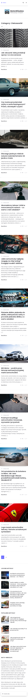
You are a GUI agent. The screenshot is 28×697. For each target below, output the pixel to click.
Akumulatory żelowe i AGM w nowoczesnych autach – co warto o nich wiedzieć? (13, 207)
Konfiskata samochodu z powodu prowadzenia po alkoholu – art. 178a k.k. (17, 575)
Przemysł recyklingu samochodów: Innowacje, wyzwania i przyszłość (11, 420)
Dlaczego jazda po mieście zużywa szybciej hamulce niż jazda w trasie (13, 156)
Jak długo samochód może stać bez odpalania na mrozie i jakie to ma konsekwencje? (18, 649)
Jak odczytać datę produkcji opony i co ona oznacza (13, 54)
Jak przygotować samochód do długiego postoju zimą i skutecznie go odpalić (18, 620)
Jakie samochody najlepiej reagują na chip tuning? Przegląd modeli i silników (12, 261)
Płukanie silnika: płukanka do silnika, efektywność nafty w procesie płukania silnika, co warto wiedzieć (13, 315)
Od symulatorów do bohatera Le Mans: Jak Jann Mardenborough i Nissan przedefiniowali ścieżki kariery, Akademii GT (13, 475)
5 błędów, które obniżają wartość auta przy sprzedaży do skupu (17, 604)
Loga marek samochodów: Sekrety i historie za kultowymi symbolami (13, 529)
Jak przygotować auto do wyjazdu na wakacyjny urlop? (17, 639)
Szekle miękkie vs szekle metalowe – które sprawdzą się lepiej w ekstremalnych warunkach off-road (18, 585)
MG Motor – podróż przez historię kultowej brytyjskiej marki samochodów (12, 370)
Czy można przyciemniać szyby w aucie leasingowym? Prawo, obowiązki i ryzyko (13, 104)
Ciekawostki (6, 50)
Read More (4, 69)
